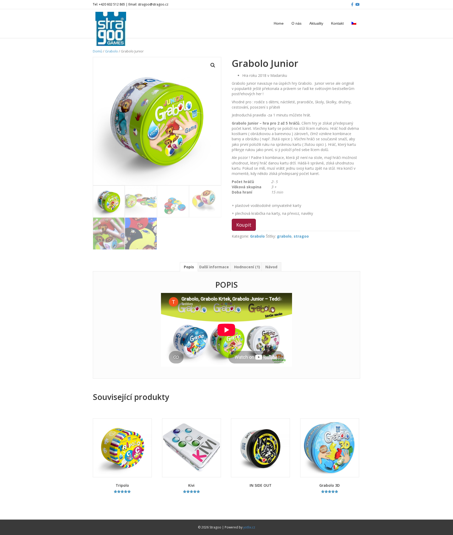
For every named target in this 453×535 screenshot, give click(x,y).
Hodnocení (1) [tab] (247, 266)
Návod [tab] (271, 266)
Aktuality (316, 23)
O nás (296, 23)
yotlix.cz (249, 527)
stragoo (301, 236)
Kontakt (337, 23)
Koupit (243, 225)
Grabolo (111, 51)
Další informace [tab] (214, 266)
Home (279, 23)
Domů (97, 51)
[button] (213, 65)
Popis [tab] (189, 266)
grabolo (284, 236)
